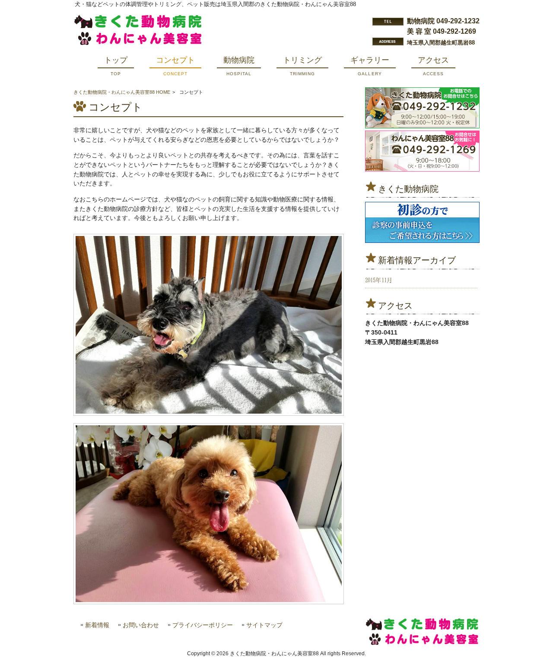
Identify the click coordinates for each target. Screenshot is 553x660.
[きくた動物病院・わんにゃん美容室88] (138, 42)
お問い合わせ (141, 625)
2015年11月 (379, 280)
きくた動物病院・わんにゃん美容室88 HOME (121, 92)
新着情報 (97, 625)
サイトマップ (264, 625)
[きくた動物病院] (422, 222)
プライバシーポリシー (202, 625)
